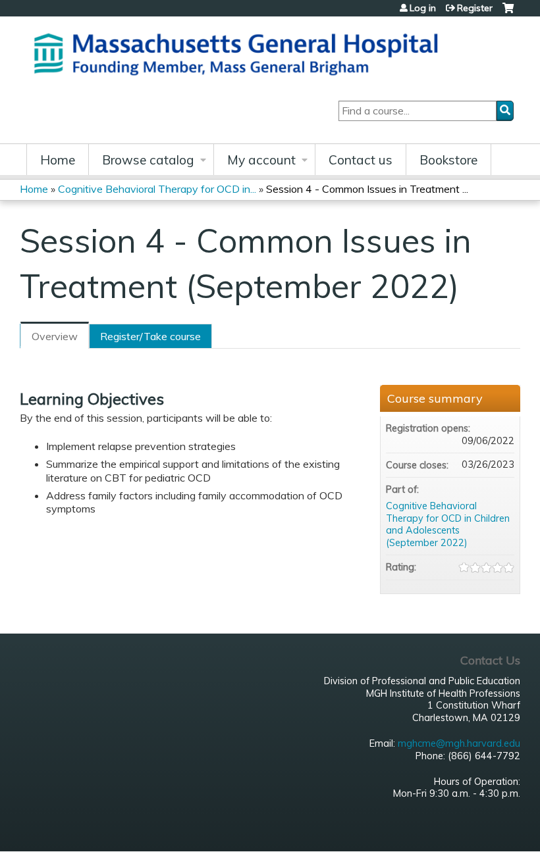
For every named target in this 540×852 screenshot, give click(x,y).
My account (261, 160)
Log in (423, 8)
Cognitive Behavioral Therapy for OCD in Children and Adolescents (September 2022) (448, 524)
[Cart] (508, 12)
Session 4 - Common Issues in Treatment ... (367, 188)
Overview (55, 336)
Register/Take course (150, 336)
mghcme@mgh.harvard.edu (459, 743)
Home (57, 160)
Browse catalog (148, 160)
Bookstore (448, 160)
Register (475, 8)
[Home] (240, 52)
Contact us (360, 160)
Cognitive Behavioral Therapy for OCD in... (157, 188)
